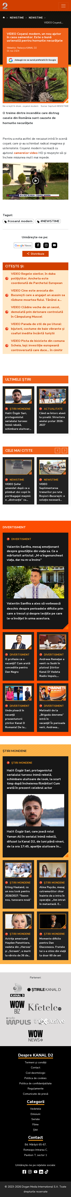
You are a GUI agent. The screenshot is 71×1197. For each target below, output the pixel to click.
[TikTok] (46, 1172)
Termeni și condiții (35, 1062)
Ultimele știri (18, 379)
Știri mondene (15, 751)
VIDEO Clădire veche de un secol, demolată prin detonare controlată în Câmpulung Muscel (37, 312)
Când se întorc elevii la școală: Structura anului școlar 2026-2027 (52, 419)
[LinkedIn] (41, 1172)
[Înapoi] (57, 450)
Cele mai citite (19, 450)
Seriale (35, 1119)
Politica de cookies (35, 1078)
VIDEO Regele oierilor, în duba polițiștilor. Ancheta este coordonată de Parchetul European (36, 278)
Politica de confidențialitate (35, 1083)
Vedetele (35, 1109)
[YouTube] (36, 1172)
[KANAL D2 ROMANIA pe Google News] (23, 245)
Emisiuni (35, 1114)
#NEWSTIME (50, 221)
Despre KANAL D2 (35, 1055)
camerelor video (26, 153)
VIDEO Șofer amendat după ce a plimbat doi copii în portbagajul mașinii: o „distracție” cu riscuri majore (18, 494)
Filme (35, 1124)
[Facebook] (24, 1172)
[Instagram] (30, 1172)
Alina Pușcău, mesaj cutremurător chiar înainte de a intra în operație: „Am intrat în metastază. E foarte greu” (52, 897)
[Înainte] (64, 450)
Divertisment (14, 527)
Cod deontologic (35, 1073)
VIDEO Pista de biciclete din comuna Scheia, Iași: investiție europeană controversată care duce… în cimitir (38, 345)
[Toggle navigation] (63, 5)
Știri (35, 1130)
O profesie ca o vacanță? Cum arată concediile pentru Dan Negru (17, 665)
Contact (35, 1067)
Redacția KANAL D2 (27, 48)
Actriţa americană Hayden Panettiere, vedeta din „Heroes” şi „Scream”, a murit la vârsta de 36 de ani (18, 949)
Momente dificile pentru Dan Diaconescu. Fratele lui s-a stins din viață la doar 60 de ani (52, 947)
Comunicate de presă (35, 1094)
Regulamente (36, 1088)
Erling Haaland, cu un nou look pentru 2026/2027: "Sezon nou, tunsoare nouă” (18, 893)
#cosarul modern (20, 221)
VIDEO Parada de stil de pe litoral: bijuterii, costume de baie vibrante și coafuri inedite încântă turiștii (37, 328)
